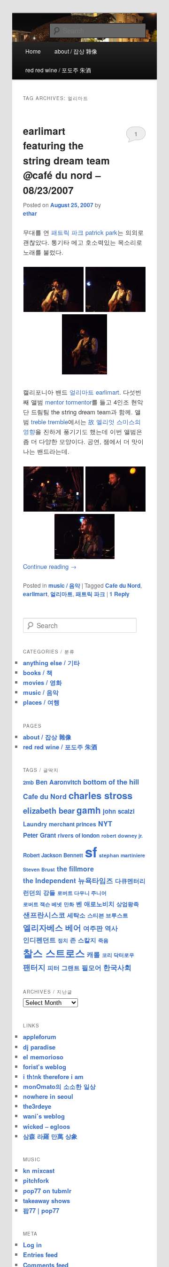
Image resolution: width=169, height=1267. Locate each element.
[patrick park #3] (84, 371)
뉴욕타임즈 (95, 880)
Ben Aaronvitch (58, 781)
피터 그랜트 (63, 967)
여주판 (93, 928)
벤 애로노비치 (95, 903)
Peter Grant (39, 835)
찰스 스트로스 (54, 953)
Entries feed (40, 1254)
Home (33, 51)
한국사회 (117, 967)
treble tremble (49, 421)
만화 (69, 904)
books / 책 (38, 672)
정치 (63, 940)
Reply (119, 594)
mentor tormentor (68, 401)
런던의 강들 (39, 892)
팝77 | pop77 (41, 1210)
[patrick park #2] (115, 309)
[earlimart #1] (53, 509)
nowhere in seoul (48, 1096)
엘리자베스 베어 (52, 927)
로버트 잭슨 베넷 (42, 904)
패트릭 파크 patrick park (84, 232)
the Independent (49, 880)
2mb (28, 782)
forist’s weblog (44, 1066)
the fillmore (75, 868)
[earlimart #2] (115, 509)
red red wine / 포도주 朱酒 (58, 70)
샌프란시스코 (44, 914)
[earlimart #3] (84, 556)
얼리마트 (61, 594)
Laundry (35, 824)
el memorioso (43, 1056)
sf (91, 852)
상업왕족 (127, 904)
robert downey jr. (122, 835)
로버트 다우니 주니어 (82, 892)
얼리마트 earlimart (94, 392)
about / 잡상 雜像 (75, 51)
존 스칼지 (83, 939)
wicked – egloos (46, 1126)
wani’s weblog (44, 1116)
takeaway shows (46, 1200)
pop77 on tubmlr (47, 1190)
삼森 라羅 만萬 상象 (50, 1136)
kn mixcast (38, 1170)
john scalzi (119, 811)
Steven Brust (39, 869)
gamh (89, 810)
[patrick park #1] (53, 309)
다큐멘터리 (130, 881)
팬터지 (34, 967)
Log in (32, 1244)
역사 (111, 928)
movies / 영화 (42, 682)
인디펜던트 (39, 939)
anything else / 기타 (51, 662)
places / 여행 (41, 702)
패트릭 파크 (90, 594)
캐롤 (93, 954)
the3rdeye (37, 1106)
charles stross (100, 795)
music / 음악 (64, 585)
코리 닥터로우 (118, 954)
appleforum (39, 1036)
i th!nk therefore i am (53, 1076)
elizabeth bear (49, 810)
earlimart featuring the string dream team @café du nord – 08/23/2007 (66, 160)
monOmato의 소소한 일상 (59, 1086)
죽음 (103, 940)
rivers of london (79, 835)
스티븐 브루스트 (107, 915)
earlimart (35, 594)
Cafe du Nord (122, 585)
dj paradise (39, 1046)
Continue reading (50, 566)
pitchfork (36, 1180)
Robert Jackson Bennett (53, 855)
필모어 (91, 967)
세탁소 (76, 914)
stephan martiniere (122, 855)
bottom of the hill (111, 782)
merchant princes (72, 824)
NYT (105, 823)
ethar (30, 213)
